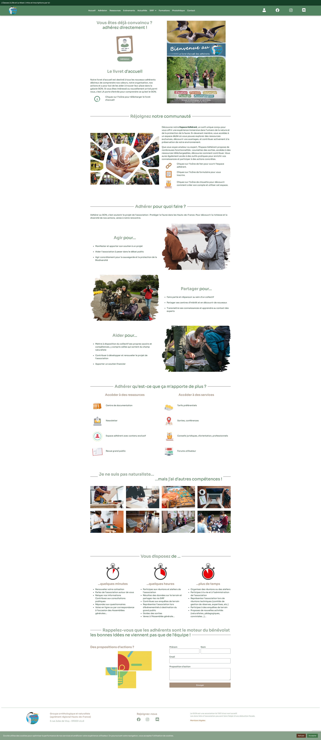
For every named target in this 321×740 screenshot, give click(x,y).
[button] (124, 158)
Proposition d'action (179, 667)
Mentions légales (197, 720)
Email (172, 657)
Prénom (173, 647)
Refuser (301, 736)
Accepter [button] (312, 736)
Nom (203, 647)
